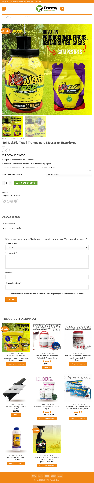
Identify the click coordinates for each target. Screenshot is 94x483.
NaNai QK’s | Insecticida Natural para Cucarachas (47, 458)
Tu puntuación (11, 243)
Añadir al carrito (25, 183)
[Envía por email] (12, 201)
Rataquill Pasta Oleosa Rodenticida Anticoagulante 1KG (78, 357)
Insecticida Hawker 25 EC (16, 457)
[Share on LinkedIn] (16, 201)
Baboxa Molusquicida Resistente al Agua (46, 408)
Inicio (4, 139)
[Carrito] (62, 9)
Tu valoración (11, 253)
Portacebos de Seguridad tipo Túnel (16, 408)
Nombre (8, 273)
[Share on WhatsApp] (4, 201)
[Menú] (4, 9)
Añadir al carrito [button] (78, 364)
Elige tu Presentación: (12, 174)
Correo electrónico (13, 283)
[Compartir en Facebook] (8, 201)
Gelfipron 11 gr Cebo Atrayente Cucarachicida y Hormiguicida (78, 408)
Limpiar (89, 171)
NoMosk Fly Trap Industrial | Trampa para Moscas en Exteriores (16, 357)
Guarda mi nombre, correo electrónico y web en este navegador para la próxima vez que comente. (46, 294)
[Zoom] (5, 112)
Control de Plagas (17, 139)
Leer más (47, 367)
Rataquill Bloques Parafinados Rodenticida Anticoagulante (47, 357)
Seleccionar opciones (16, 364)
